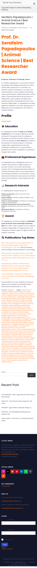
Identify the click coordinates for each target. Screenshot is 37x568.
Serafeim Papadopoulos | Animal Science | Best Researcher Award (17, 20)
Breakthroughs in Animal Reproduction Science (15, 317)
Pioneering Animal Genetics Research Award (15, 342)
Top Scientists (5, 486)
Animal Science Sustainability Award (18, 297)
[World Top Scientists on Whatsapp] (26, 472)
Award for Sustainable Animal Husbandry (17, 304)
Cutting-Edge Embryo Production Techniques (15, 319)
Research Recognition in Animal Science (16, 350)
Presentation (14, 564)
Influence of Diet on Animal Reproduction (18, 336)
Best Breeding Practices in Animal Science (15, 308)
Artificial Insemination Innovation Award (18, 297)
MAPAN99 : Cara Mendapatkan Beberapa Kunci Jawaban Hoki (16, 413)
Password (7, 529)
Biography (11, 290)
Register (3, 547)
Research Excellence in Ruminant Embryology (20, 348)
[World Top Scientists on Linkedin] (21, 472)
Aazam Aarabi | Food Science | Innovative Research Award (17, 419)
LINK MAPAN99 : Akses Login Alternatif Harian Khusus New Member (18, 396)
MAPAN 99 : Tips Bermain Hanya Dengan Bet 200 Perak (16, 402)
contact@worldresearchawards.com (12, 508)
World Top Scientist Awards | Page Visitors (18, 565)
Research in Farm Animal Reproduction (13, 350)
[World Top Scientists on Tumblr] (30, 472)
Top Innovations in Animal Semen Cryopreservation (14, 361)
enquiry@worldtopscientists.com (11, 501)
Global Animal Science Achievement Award (14, 331)
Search (3, 372)
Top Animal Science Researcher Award (17, 357)
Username (7, 519)
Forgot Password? (7, 549)
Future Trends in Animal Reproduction (23, 329)
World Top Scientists (12, 2)
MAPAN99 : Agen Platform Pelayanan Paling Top (16, 407)
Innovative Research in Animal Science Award (15, 338)
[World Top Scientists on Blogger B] (3, 476)
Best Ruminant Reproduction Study (19, 314)
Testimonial (31, 562)
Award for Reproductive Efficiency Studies (19, 302)
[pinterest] (17, 472)
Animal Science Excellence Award (19, 293)
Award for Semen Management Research (14, 303)
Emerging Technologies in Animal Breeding (18, 320)
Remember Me (8, 539)
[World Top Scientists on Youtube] (12, 472)
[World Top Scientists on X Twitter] (8, 472)
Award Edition (23, 564)
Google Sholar (6, 121)
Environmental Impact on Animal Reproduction (16, 321)
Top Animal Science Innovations (16, 357)
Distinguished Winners (21, 562)
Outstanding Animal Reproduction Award (17, 340)
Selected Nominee (8, 562)
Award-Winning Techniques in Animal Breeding (15, 306)
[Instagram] (3, 472)
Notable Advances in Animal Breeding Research (18, 338)
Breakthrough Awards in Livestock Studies (14, 315)
